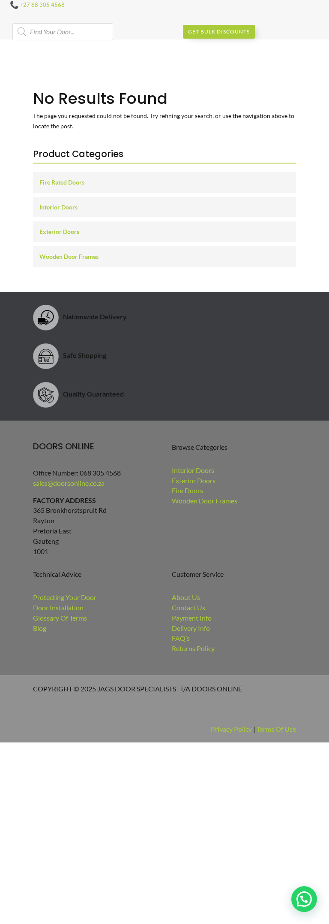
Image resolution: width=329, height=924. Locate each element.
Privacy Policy (231, 729)
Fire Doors (187, 490)
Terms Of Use (276, 729)
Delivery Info (191, 628)
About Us (186, 597)
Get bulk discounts (219, 31)
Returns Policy (193, 648)
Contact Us (188, 607)
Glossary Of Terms (60, 618)
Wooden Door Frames (69, 256)
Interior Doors (58, 207)
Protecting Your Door (64, 597)
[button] (304, 899)
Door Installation (58, 607)
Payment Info (192, 618)
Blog (39, 628)
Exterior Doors (59, 231)
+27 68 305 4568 (42, 4)
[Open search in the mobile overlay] (62, 31)
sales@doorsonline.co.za (69, 483)
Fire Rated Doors (61, 182)
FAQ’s (181, 638)
